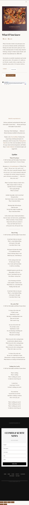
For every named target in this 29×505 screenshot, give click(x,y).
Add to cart (10, 75)
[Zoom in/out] (1, 502)
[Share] (9, 502)
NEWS (9, 474)
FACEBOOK (23, 474)
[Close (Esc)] (12, 502)
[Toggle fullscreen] (5, 502)
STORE (13, 474)
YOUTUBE (18, 475)
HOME (5, 474)
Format (5, 68)
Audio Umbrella (10, 147)
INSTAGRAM (11, 475)
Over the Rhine (14, 137)
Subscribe (14, 463)
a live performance (14, 166)
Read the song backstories (15, 118)
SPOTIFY (17, 474)
